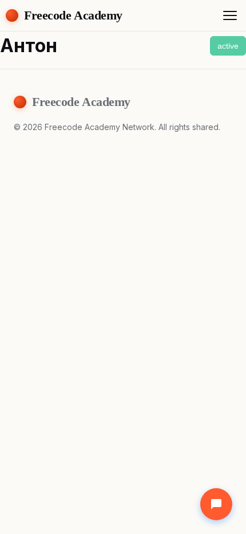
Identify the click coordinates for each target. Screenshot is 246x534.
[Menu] (230, 15)
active (228, 45)
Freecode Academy (73, 15)
